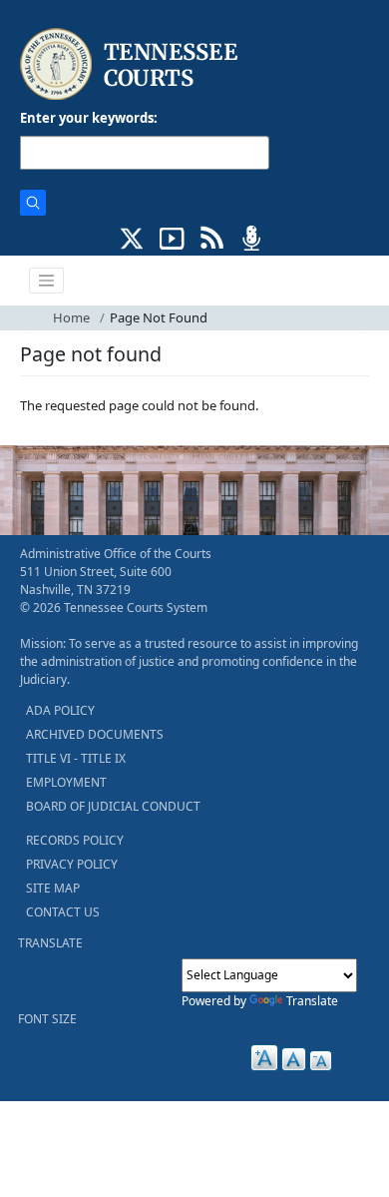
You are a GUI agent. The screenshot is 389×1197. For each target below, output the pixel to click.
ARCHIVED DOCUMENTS (95, 734)
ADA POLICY (60, 710)
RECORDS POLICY (75, 840)
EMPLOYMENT (66, 782)
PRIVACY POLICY (72, 864)
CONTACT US (63, 911)
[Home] (131, 64)
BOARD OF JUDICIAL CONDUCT (113, 806)
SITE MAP (53, 888)
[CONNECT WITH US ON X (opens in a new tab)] (132, 237)
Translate (312, 1000)
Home (71, 317)
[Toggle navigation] (47, 281)
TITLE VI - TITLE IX (76, 758)
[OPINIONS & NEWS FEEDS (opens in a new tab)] (211, 237)
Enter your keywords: (89, 118)
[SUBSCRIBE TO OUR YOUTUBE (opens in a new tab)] (172, 237)
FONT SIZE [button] (47, 1018)
